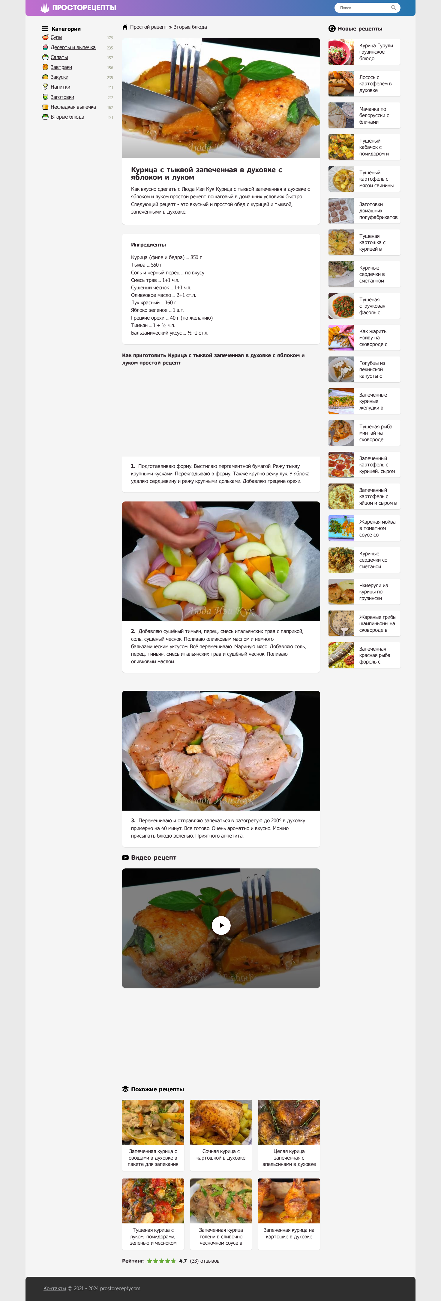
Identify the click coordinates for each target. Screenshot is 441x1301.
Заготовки (62, 97)
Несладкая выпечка (73, 107)
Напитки (60, 87)
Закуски (59, 77)
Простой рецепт (148, 27)
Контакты (55, 1288)
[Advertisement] (221, 416)
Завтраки (61, 67)
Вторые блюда (67, 117)
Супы (56, 37)
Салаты (59, 57)
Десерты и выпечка (73, 47)
